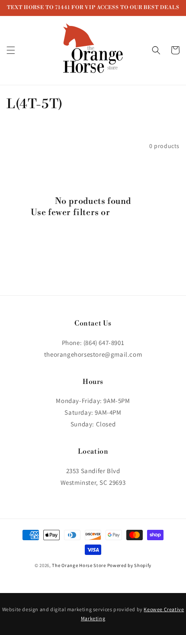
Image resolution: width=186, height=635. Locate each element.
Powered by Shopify (129, 565)
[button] (10, 50)
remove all (133, 212)
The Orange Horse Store (79, 565)
